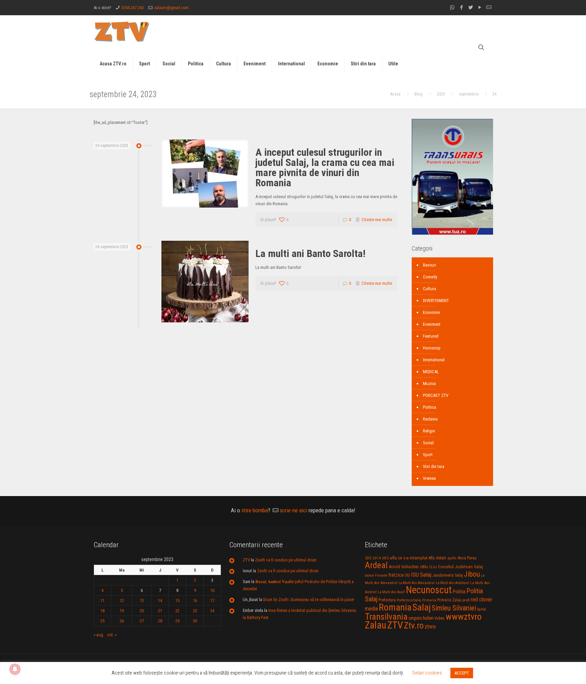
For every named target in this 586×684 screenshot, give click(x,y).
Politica (429, 407)
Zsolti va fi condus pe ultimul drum (285, 559)
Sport (428, 454)
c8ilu (424, 566)
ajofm (451, 558)
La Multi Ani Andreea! (452, 583)
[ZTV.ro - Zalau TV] (122, 31)
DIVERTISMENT (436, 300)
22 (177, 610)
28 (160, 620)
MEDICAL (431, 371)
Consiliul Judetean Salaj (460, 566)
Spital (481, 609)
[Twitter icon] (470, 7)
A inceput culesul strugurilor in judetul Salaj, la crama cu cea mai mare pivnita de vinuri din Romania (324, 167)
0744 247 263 (132, 7)
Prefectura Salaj (409, 600)
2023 (441, 94)
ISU (407, 575)
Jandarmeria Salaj (447, 575)
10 (212, 590)
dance (369, 575)
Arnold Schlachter (404, 566)
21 (160, 610)
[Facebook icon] (461, 7)
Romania (395, 607)
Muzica (429, 383)
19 (122, 610)
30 (195, 620)
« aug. (99, 634)
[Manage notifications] (14, 669)
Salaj (421, 607)
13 (142, 600)
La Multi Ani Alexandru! (416, 583)
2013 (368, 558)
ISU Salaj (421, 574)
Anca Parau (466, 557)
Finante (381, 575)
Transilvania (386, 617)
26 (122, 620)
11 (102, 600)
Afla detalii (437, 558)
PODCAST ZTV (435, 395)
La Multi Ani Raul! (391, 592)
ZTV (246, 559)
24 (212, 610)
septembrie (468, 94)
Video (439, 618)
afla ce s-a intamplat (409, 557)
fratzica (396, 575)
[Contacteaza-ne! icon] (488, 7)
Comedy (430, 276)
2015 (385, 558)
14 (160, 600)
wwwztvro (464, 616)
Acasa (395, 94)
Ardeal (376, 565)
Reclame (430, 419)
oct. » (112, 634)
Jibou (472, 574)
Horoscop (432, 347)
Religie (429, 430)
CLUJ (433, 567)
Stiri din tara (433, 466)
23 (195, 610)
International (434, 359)
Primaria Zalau (449, 600)
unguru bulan (421, 618)
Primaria (429, 600)
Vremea (429, 478)
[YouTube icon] (479, 7)
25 (102, 620)
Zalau (375, 625)
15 (177, 600)
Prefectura (387, 600)
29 (177, 620)
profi (466, 600)
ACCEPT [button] (461, 673)
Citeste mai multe (377, 219)
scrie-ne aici (293, 510)
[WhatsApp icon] (452, 7)
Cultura (429, 288)
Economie (431, 312)
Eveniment (432, 324)
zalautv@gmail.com (171, 7)
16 (195, 600)
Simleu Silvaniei (454, 608)
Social (428, 442)
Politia (459, 592)
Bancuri (429, 265)
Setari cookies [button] (427, 673)
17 (212, 600)
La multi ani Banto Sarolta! (310, 253)
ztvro (430, 626)
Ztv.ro (414, 625)
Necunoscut (429, 590)
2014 (377, 558)
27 (142, 620)
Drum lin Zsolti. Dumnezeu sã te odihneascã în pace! (308, 599)
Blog (418, 94)
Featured (430, 336)
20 (142, 610)
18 (102, 610)
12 (122, 600)
